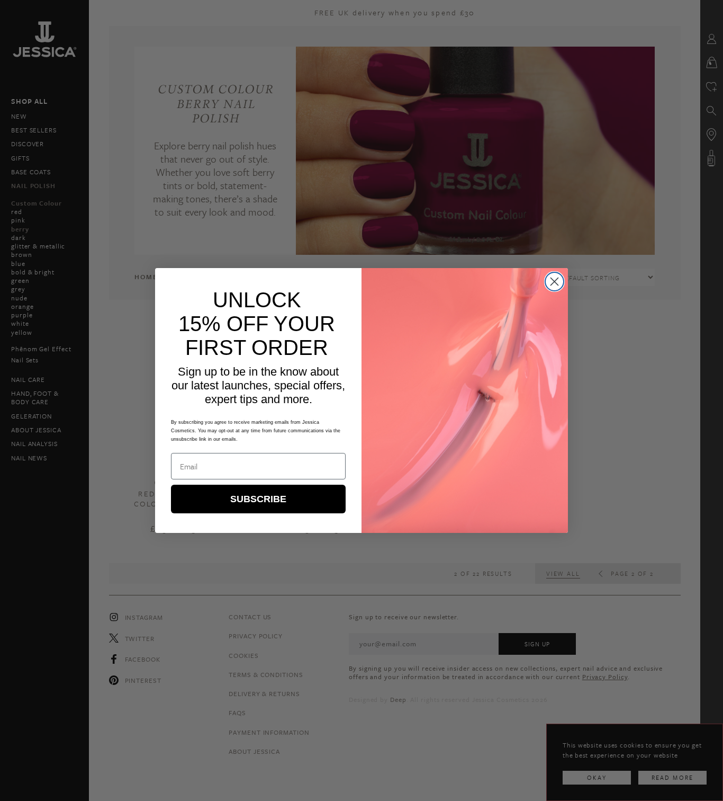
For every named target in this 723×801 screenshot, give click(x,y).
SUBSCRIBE (258, 499)
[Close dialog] (554, 281)
